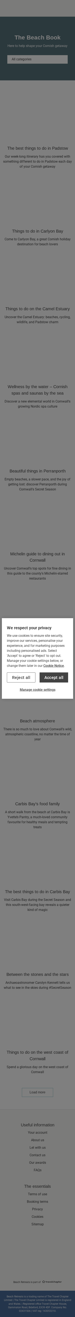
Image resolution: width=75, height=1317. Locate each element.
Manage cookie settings (37, 690)
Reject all (21, 677)
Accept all (54, 677)
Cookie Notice (53, 666)
